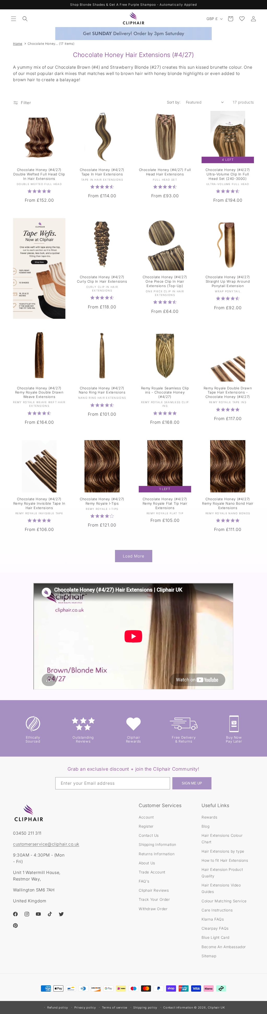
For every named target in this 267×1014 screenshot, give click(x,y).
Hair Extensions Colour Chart (222, 838)
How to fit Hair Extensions (225, 860)
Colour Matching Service (224, 901)
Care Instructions (217, 910)
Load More (133, 556)
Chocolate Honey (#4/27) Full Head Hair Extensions (165, 172)
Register (146, 826)
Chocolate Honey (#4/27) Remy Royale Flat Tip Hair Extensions (165, 503)
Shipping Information (157, 844)
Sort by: (174, 102)
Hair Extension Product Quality (222, 872)
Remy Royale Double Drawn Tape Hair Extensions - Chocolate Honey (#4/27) (228, 392)
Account (146, 817)
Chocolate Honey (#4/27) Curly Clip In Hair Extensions (102, 279)
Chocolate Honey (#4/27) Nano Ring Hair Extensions (102, 390)
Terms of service (114, 1007)
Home (17, 44)
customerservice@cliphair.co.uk (46, 844)
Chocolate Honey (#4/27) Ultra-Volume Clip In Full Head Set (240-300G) (227, 174)
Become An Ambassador (224, 947)
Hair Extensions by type (223, 851)
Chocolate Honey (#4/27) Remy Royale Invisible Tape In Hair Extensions (39, 503)
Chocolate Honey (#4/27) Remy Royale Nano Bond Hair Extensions (227, 503)
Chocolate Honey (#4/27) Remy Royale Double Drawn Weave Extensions (39, 392)
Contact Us (149, 835)
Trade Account (152, 872)
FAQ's (144, 881)
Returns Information (156, 854)
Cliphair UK (216, 1007)
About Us (147, 863)
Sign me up (192, 783)
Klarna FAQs (213, 919)
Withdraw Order (153, 909)
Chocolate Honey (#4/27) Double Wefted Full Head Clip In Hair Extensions (39, 174)
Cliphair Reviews (154, 890)
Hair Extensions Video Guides (221, 888)
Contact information (178, 1007)
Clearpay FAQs (215, 928)
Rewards (209, 817)
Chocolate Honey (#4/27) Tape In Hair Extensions (102, 172)
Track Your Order (154, 899)
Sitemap (209, 956)
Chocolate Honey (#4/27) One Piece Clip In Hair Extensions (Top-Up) (165, 281)
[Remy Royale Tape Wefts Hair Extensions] (39, 268)
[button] (13, 18)
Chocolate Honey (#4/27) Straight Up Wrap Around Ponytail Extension (227, 281)
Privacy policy (85, 1007)
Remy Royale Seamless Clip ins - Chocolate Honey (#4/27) (165, 392)
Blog (205, 826)
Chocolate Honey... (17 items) (51, 44)
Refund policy (57, 1007)
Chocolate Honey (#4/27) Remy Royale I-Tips (102, 501)
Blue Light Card (215, 937)
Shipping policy (145, 1007)
